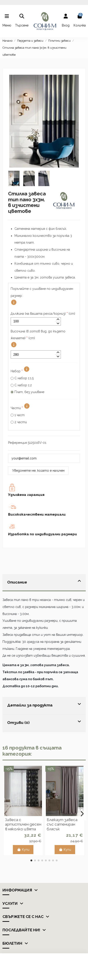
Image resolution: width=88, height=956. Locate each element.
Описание (17, 582)
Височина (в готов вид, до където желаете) (38, 334)
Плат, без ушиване (29, 392)
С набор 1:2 (23, 385)
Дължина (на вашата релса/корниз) (43, 313)
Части (17, 408)
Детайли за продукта (30, 705)
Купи (25, 849)
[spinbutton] (36, 321)
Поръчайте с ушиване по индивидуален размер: (42, 292)
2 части (20, 422)
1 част (19, 415)
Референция (17, 442)
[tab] (44, 583)
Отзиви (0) (18, 722)
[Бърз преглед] (23, 814)
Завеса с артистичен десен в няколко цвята (23, 824)
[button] (31, 860)
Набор (17, 371)
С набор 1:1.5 (24, 378)
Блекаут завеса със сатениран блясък (62, 824)
